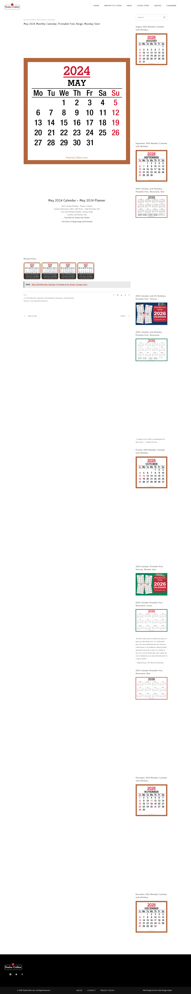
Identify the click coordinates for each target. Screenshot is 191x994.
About (79, 990)
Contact (91, 990)
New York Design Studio (163, 990)
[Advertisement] (77, 41)
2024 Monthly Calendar (34, 298)
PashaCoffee (31, 20)
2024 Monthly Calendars (53, 298)
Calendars (51, 20)
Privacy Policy (108, 990)
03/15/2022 (42, 20)
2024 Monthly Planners (39, 301)
